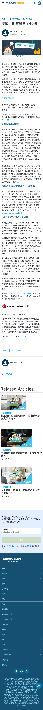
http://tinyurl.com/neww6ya (21, 293)
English (28, 336)
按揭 (4, 351)
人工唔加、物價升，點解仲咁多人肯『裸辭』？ (20, 491)
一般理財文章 (13, 19)
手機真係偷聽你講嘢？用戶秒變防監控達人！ (21, 454)
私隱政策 (23, 705)
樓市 (19, 351)
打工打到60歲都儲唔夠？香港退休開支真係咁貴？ (20, 417)
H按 (12, 351)
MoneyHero (16, 32)
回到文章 (8, 373)
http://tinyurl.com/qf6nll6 (12, 213)
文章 (3, 19)
